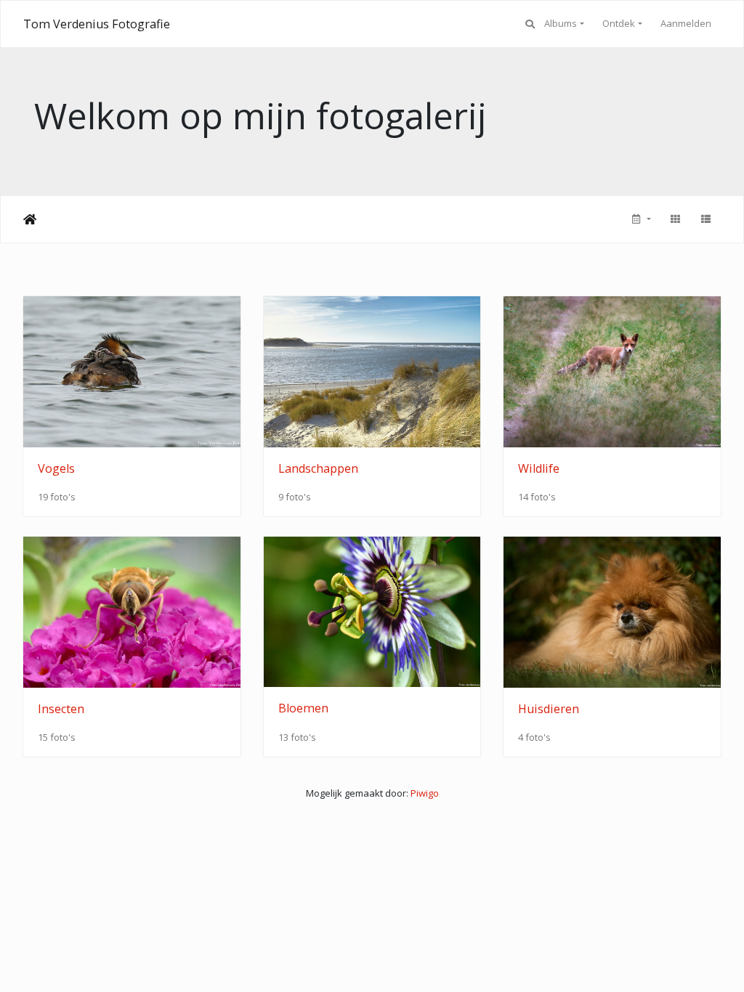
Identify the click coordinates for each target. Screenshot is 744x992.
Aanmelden (685, 23)
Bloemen (303, 708)
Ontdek (618, 23)
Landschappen (318, 468)
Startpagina (29, 219)
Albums (560, 23)
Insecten (61, 709)
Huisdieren (548, 709)
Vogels (56, 468)
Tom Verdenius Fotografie (96, 24)
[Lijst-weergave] (705, 219)
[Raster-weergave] (675, 219)
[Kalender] (640, 219)
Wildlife (538, 468)
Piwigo (425, 793)
